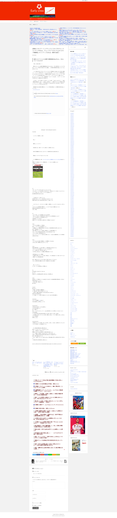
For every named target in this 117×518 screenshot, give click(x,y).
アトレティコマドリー (74, 248)
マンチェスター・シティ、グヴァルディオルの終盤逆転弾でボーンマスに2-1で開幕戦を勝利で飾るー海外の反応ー (78, 58)
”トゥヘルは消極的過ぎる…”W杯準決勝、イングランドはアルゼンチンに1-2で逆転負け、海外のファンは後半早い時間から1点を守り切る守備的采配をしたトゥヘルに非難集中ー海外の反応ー (78, 96)
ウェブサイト (34, 498)
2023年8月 (72, 164)
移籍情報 (71, 323)
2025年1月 (72, 139)
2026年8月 (72, 113)
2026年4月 (72, 119)
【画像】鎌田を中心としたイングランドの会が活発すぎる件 (40, 40)
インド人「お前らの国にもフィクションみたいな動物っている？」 (41, 31)
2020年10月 (72, 211)
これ (39, 300)
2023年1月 (72, 173)
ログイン (71, 332)
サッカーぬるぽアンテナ (74, 374)
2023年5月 (72, 167)
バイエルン (72, 283)
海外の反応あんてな (73, 350)
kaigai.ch (71, 360)
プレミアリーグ (73, 292)
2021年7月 (72, 199)
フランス (71, 286)
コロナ (71, 261)
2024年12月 (72, 141)
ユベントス (72, 296)
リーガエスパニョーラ (74, 302)
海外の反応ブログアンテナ (74, 355)
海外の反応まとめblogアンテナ (75, 357)
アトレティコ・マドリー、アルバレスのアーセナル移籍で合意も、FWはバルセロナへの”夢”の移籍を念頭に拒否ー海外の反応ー (78, 67)
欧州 (71, 317)
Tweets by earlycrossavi (73, 388)
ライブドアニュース (36, 89)
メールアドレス (34, 494)
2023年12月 (72, 158)
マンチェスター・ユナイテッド (75, 295)
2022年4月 (72, 186)
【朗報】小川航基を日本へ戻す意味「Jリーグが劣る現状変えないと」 (41, 39)
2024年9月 (72, 145)
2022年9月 (72, 179)
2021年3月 (72, 205)
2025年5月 (72, 133)
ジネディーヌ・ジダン (74, 263)
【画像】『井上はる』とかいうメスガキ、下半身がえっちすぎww (41, 36)
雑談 (71, 324)
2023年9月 (72, 163)
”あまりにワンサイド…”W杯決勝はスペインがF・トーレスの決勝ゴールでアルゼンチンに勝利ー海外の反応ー (78, 86)
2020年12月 (72, 208)
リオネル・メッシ (73, 299)
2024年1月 (72, 157)
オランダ (71, 257)
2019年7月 (72, 233)
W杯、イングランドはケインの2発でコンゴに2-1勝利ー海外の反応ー (37, 363)
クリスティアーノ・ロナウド (75, 258)
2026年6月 (72, 116)
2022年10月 (72, 177)
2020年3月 (72, 221)
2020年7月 (72, 215)
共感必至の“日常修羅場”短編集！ (35, 28)
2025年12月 (72, 123)
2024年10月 (72, 144)
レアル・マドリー (73, 305)
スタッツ (71, 264)
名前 (33, 490)
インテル (71, 254)
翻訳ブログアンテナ (73, 358)
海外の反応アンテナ (73, 349)
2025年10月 (72, 126)
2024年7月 (72, 148)
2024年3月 (72, 154)
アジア (71, 245)
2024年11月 (72, 142)
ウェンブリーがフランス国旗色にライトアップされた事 (52, 159)
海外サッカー (36, 24)
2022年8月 (72, 180)
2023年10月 (72, 161)
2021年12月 (72, 192)
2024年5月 (72, 151)
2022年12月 (72, 174)
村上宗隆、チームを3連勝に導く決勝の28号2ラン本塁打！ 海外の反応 (71, 38)
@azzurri (56, 93)
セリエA (71, 267)
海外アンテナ (72, 351)
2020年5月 (72, 218)
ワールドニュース (73, 311)
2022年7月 (72, 182)
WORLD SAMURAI (73, 380)
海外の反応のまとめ (73, 352)
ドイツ (71, 277)
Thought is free (62, 515)
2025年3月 (72, 136)
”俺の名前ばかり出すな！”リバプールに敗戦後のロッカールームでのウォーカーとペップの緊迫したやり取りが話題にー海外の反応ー (78, 71)
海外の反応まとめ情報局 (74, 356)
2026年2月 (72, 120)
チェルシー (72, 270)
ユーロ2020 (72, 298)
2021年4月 (72, 204)
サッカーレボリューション (74, 376)
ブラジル (71, 289)
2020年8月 (72, 214)
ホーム (31, 24)
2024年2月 (72, 155)
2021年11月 (72, 193)
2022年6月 (72, 183)
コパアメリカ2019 (73, 260)
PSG (71, 244)
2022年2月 (72, 189)
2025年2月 (72, 138)
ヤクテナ (71, 359)
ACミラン (72, 242)
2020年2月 (72, 223)
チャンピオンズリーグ (74, 273)
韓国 (71, 326)
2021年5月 (72, 202)
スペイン (71, 266)
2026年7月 (72, 114)
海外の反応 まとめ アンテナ (75, 353)
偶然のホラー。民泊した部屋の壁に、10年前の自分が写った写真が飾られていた (43, 29)
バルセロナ (72, 285)
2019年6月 (72, 234)
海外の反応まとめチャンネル (75, 354)
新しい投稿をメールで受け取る (36, 505)
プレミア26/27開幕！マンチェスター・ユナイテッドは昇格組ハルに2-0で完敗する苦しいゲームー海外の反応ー (78, 62)
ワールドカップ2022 (73, 308)
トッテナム (72, 276)
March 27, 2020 (48, 113)
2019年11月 (72, 227)
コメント (33, 481)
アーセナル (72, 251)
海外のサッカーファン (74, 318)
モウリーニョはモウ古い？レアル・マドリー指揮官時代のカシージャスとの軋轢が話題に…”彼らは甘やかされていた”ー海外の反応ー (78, 80)
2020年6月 (72, 217)
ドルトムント (72, 279)
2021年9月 (72, 196)
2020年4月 (72, 220)
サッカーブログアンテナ (74, 379)
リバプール (72, 301)
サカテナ (71, 370)
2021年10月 (72, 195)
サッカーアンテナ (73, 373)
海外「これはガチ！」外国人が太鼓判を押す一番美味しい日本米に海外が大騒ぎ (73, 41)
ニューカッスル (73, 282)
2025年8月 (72, 129)
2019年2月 (72, 236)
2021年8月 (72, 198)
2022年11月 (72, 176)
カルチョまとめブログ (74, 369)
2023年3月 (72, 170)
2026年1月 (72, 122)
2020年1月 (72, 224)
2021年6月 (72, 201)
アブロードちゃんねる (74, 382)
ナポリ (71, 280)
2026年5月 (72, 117)
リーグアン (72, 304)
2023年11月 (72, 160)
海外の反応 (72, 320)
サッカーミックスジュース (74, 375)
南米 (71, 314)
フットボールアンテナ (74, 377)
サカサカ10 (72, 378)
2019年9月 (72, 230)
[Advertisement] (49, 105)
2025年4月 (72, 135)
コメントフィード (73, 335)
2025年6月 (72, 132)
